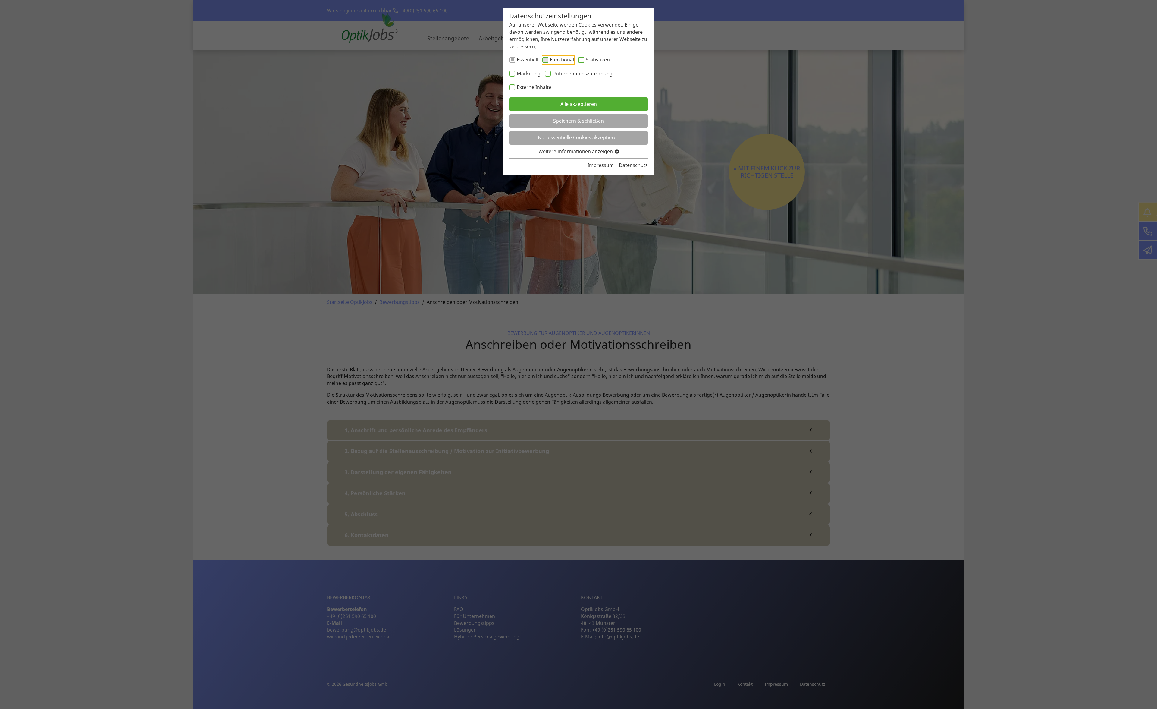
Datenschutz (633, 165)
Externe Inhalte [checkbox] (534, 87)
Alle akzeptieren (578, 104)
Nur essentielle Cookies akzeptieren (578, 137)
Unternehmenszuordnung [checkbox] (582, 73)
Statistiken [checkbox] (598, 59)
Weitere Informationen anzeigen (576, 151)
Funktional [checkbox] (562, 59)
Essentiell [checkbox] (527, 59)
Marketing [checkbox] (529, 73)
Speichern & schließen (578, 121)
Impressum (601, 165)
